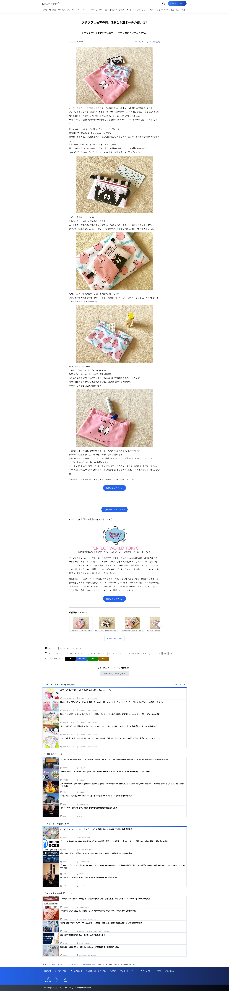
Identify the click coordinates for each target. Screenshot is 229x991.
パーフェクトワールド (115, 653)
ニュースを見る (178, 684)
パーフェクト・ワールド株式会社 (147, 42)
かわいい (69, 653)
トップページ (50, 964)
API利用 (158, 971)
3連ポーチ (59, 653)
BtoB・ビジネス (97, 10)
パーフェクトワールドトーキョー (136, 653)
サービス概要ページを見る (211, 986)
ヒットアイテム (155, 653)
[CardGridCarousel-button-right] (160, 624)
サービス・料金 (61, 971)
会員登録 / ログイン (177, 3)
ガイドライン (146, 971)
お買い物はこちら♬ (114, 488)
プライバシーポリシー (128, 971)
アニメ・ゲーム (82, 10)
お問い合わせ (169, 971)
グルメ (121, 10)
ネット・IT (130, 10)
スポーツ (70, 10)
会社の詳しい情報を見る (114, 673)
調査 (183, 10)
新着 (45, 10)
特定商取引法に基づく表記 (96, 971)
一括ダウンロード (116, 638)
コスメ (152, 10)
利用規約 (113, 971)
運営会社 (47, 971)
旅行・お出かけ (111, 10)
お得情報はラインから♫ (114, 509)
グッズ (93, 653)
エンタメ (61, 10)
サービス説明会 (76, 971)
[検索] (163, 3)
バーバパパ (101, 653)
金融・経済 (175, 10)
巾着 (165, 653)
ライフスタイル (163, 10)
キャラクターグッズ (81, 653)
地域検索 (52, 10)
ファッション (142, 10)
